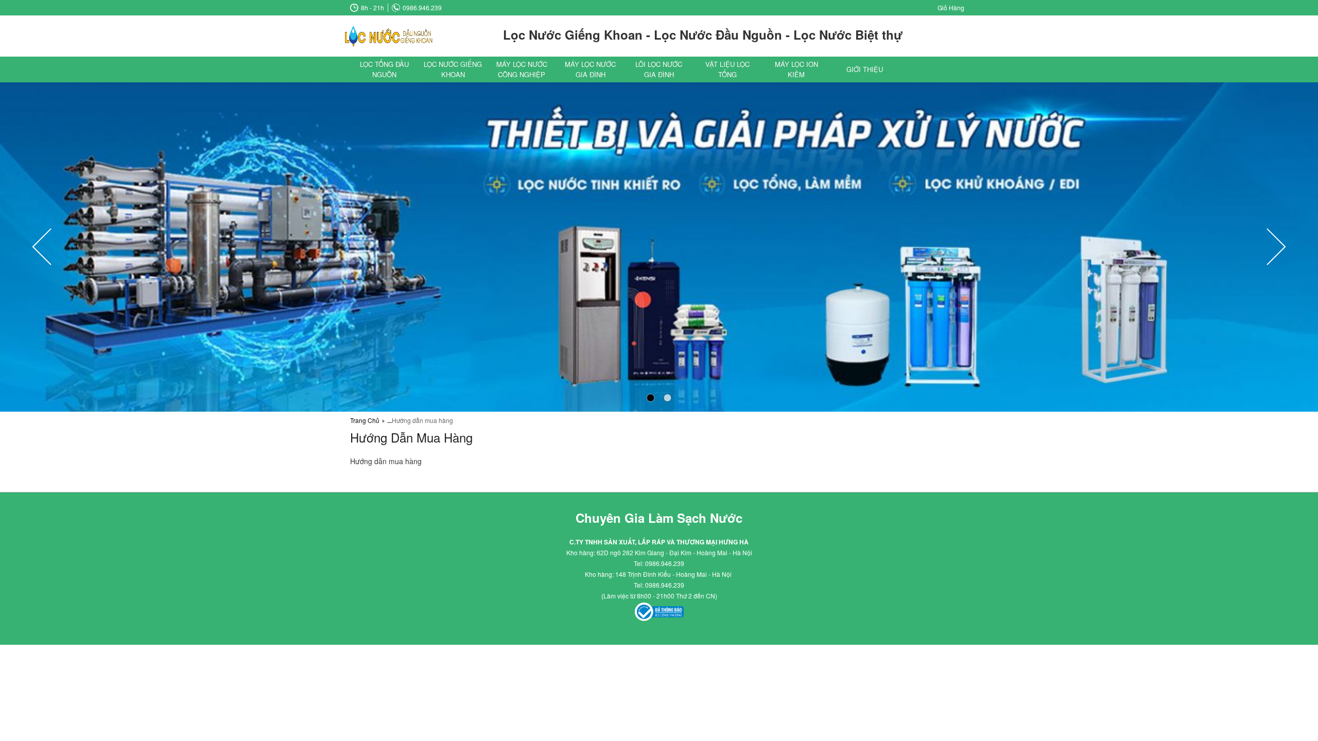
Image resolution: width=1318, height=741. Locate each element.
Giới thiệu (864, 69)
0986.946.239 (422, 8)
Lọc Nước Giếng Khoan (453, 69)
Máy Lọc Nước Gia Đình (590, 69)
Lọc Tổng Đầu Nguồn (384, 69)
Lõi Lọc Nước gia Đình (658, 69)
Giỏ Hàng (951, 8)
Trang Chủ (364, 420)
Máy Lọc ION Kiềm (796, 69)
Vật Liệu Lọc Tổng (727, 69)
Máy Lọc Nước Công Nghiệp (521, 69)
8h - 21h (372, 8)
